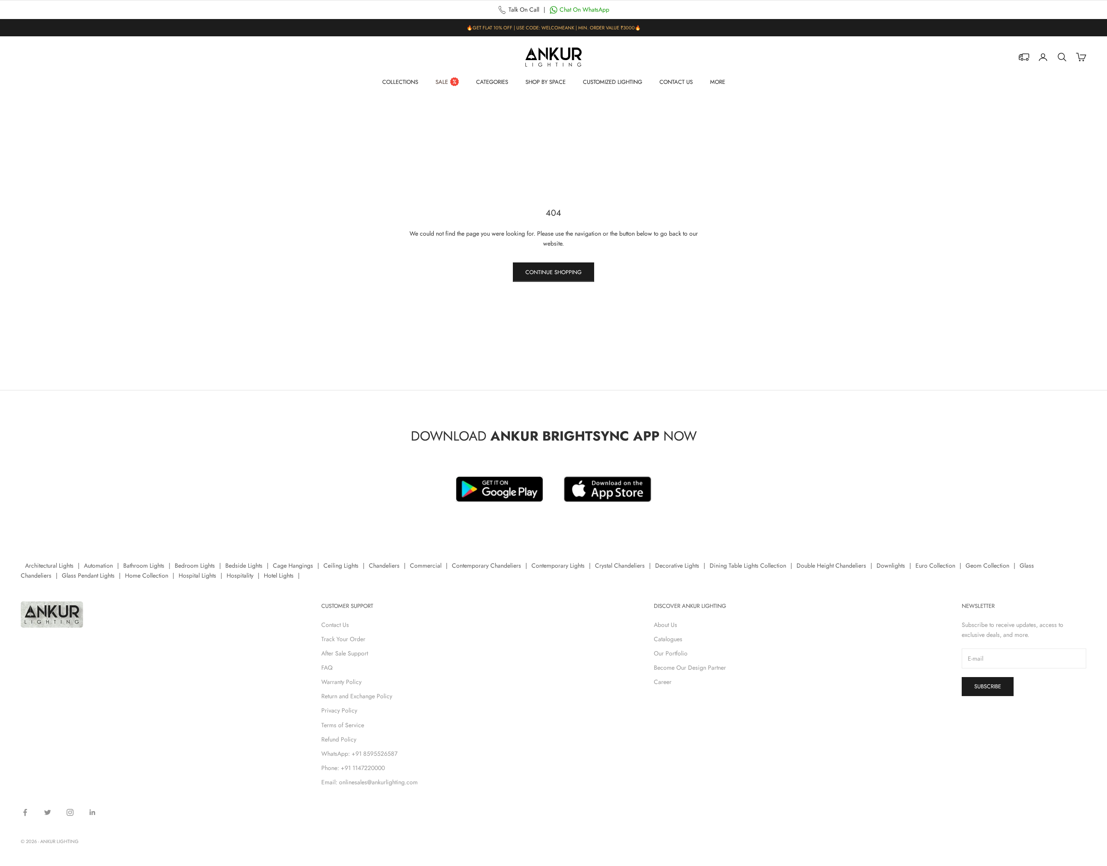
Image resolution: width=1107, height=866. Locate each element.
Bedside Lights (243, 565)
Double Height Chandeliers (831, 565)
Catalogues (668, 639)
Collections (400, 82)
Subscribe (987, 686)
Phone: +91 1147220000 (353, 768)
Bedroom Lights (195, 565)
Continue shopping (553, 272)
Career (663, 681)
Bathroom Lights (143, 565)
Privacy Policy (339, 710)
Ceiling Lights (340, 565)
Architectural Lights (49, 565)
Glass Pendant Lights (88, 575)
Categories (492, 82)
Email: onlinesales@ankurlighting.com (369, 782)
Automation (98, 565)
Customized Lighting (612, 82)
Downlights (891, 565)
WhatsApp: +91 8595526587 (359, 753)
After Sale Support (344, 653)
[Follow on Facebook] (25, 812)
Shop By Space (545, 82)
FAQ (327, 667)
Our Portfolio (671, 653)
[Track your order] (1024, 57)
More (717, 82)
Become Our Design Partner (690, 667)
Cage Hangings (293, 565)
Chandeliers (384, 565)
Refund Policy (338, 739)
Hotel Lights (279, 575)
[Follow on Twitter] (47, 812)
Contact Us (676, 82)
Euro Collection (935, 565)
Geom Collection (987, 565)
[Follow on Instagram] (70, 812)
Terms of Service (342, 725)
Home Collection (146, 575)
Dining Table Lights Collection (748, 565)
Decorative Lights (677, 565)
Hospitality (240, 575)
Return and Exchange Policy (356, 696)
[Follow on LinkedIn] (92, 812)
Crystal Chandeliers (620, 565)
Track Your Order (343, 639)
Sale (441, 82)
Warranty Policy (341, 681)
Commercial (426, 565)
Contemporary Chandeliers (486, 565)
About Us (665, 624)
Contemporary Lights (558, 565)
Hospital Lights (197, 575)
